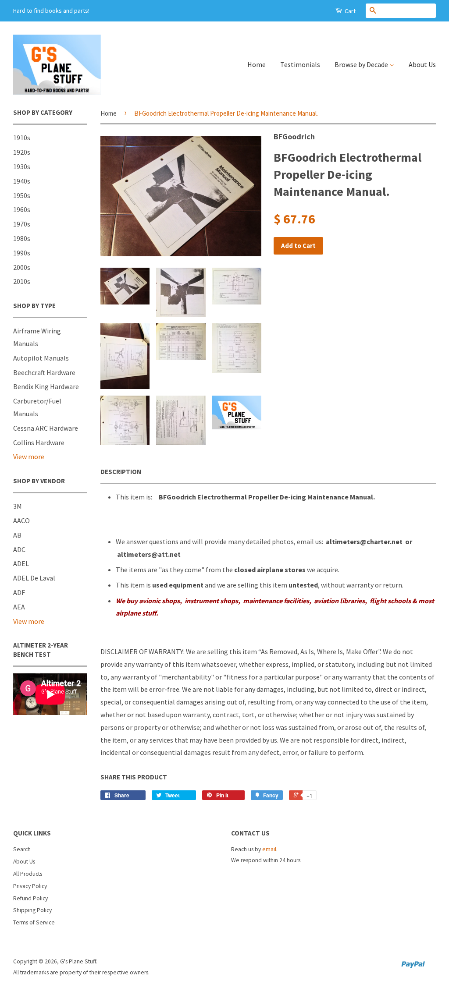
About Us (422, 64)
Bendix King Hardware (46, 386)
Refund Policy (30, 898)
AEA (19, 606)
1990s (21, 252)
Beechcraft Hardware (44, 372)
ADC (19, 549)
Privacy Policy (30, 886)
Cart (349, 11)
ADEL (21, 563)
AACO (21, 520)
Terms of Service (34, 922)
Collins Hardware (38, 442)
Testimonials (300, 64)
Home (256, 64)
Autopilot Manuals (41, 358)
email (269, 849)
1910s (21, 137)
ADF (19, 592)
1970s (21, 223)
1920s (21, 152)
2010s (21, 281)
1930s (21, 166)
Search (22, 849)
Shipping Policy (32, 910)
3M (17, 506)
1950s (21, 195)
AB (17, 535)
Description (120, 471)
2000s (21, 267)
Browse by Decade (362, 64)
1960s (21, 209)
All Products (27, 874)
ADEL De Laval (34, 577)
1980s (21, 238)
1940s (21, 181)
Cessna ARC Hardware (45, 428)
